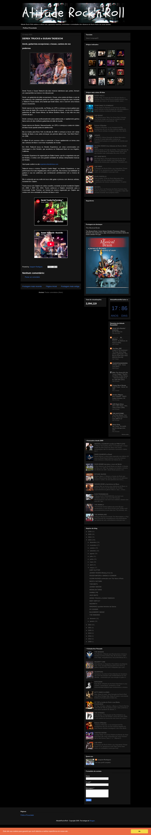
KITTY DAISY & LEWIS (101, 692)
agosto (92, 553)
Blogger (92, 821)
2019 (90, 633)
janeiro (92, 621)
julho (91, 556)
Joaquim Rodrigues (104, 759)
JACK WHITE (93, 595)
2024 (90, 537)
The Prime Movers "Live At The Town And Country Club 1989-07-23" (119, 417)
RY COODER (93, 609)
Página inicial (51, 286)
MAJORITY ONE (99, 662)
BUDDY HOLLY (99, 95)
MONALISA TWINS (95, 590)
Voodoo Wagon (117, 395)
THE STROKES (99, 713)
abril (91, 565)
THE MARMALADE (100, 514)
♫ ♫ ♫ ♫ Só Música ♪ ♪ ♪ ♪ (117, 338)
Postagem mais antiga (70, 286)
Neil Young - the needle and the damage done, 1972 (119, 428)
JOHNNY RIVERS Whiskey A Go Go (101, 573)
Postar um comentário (32, 277)
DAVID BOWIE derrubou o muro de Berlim (108, 464)
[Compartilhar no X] (52, 267)
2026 (90, 531)
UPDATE (97, 135)
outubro (92, 548)
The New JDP (117, 348)
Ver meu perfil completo (103, 762)
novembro (93, 545)
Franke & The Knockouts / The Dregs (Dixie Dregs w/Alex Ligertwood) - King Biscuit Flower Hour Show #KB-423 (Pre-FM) (120, 353)
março (92, 567)
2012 (90, 639)
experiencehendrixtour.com (49, 164)
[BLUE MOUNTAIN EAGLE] (120, 72)
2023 (90, 540)
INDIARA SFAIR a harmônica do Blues (106, 484)
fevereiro (93, 618)
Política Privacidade (30, 28)
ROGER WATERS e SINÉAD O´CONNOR (102, 575)
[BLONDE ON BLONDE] (102, 81)
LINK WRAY (98, 166)
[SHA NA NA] (102, 53)
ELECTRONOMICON (101, 494)
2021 (90, 627)
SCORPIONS (98, 672)
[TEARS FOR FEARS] (111, 81)
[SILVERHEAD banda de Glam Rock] (92, 81)
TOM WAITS (93, 584)
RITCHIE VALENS (100, 474)
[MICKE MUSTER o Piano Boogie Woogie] (102, 63)
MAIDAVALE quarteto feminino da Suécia (102, 606)
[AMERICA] (111, 63)
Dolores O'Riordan (100, 125)
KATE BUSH (98, 682)
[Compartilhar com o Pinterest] (56, 267)
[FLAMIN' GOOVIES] (102, 72)
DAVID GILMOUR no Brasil (103, 454)
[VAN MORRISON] (92, 72)
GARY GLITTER (94, 570)
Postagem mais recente (32, 286)
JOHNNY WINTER (95, 587)
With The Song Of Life (120, 372)
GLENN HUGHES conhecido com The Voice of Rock (106, 578)
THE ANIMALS (99, 505)
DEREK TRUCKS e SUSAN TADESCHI (102, 598)
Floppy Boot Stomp (119, 385)
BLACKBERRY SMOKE (96, 612)
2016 (90, 636)
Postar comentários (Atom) (54, 292)
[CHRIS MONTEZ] (111, 72)
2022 (90, 625)
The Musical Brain (93, 228)
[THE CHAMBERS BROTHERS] (120, 81)
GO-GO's (97, 187)
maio (91, 562)
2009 (90, 641)
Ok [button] (139, 831)
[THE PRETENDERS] (120, 53)
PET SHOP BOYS (100, 156)
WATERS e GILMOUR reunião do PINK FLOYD (109, 444)
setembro (93, 551)
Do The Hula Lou (117, 331)
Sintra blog (116, 424)
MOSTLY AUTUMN (95, 581)
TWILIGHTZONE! (118, 413)
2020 (90, 630)
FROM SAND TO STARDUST (104, 105)
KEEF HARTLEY (94, 601)
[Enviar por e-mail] (48, 267)
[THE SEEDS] (92, 53)
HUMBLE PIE (93, 592)
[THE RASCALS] (120, 63)
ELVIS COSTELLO (100, 176)
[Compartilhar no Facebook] (54, 267)
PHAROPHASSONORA (120, 363)
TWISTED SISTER (100, 733)
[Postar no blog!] (50, 267)
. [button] (68, 831)
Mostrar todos (125, 434)
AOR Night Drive (118, 404)
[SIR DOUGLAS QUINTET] (111, 53)
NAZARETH (93, 603)
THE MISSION (99, 652)
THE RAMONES (94, 615)
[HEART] (92, 63)
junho (92, 559)
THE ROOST (98, 115)
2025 (90, 534)
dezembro (93, 542)
